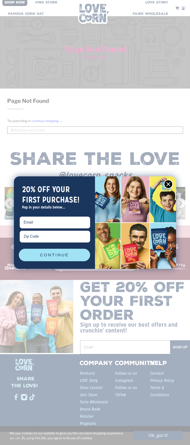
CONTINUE (54, 255)
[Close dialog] (168, 184)
